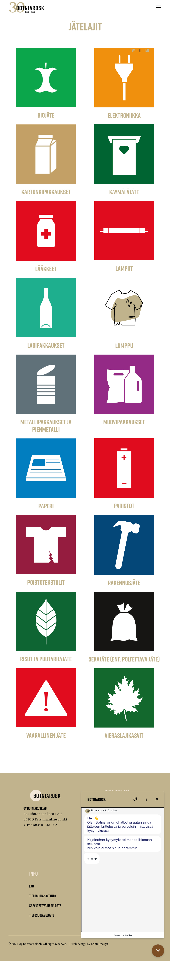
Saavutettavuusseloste (45, 905)
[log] (122, 869)
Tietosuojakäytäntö (42, 896)
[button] (157, 7)
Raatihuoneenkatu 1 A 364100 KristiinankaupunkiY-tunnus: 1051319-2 (45, 819)
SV (133, 50)
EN (147, 50)
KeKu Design (99, 944)
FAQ (31, 886)
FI (140, 50)
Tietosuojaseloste (41, 915)
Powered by (122, 935)
